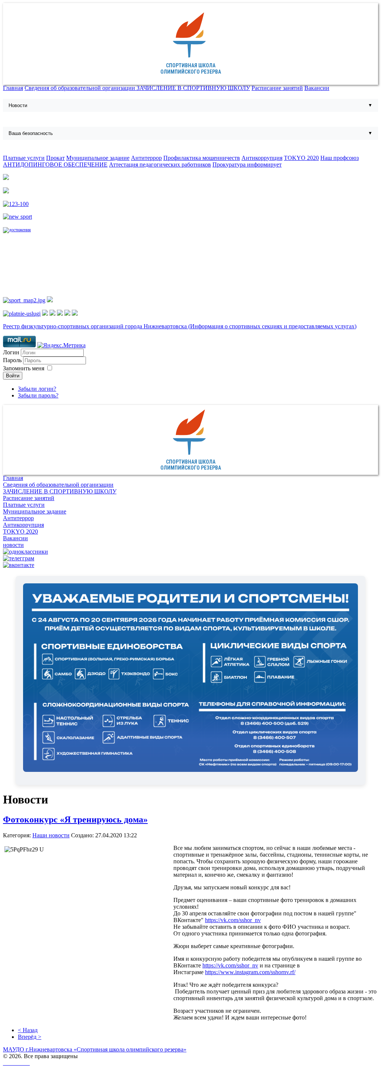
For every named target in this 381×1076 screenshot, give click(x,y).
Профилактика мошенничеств (201, 158)
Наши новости (51, 835)
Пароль (13, 360)
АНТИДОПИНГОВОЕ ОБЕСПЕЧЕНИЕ (55, 164)
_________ (16, 1063)
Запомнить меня (23, 368)
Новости (18, 105)
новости (13, 545)
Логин (11, 352)
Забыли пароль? (38, 395)
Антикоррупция (261, 158)
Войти (12, 375)
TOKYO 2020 (301, 158)
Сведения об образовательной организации (81, 88)
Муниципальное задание (97, 158)
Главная (13, 88)
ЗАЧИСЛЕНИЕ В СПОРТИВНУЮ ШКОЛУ (193, 88)
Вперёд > (29, 1037)
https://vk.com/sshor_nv (233, 920)
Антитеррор (146, 158)
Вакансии (316, 88)
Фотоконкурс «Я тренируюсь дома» (75, 819)
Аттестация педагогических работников (160, 164)
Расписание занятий (277, 88)
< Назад (28, 1030)
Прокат (55, 158)
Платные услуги (24, 158)
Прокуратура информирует (247, 164)
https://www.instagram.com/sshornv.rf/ (250, 972)
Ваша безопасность (31, 133)
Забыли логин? (37, 389)
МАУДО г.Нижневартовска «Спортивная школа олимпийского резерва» (94, 1049)
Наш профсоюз (339, 158)
